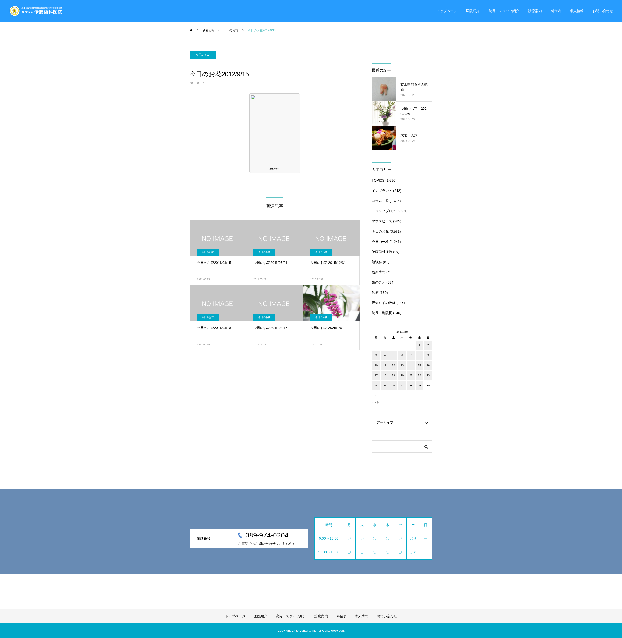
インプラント (382, 191)
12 (393, 365)
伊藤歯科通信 (382, 252)
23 (428, 375)
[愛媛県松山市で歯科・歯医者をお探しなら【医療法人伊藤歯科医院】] (35, 11)
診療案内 (535, 11)
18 (384, 375)
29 (419, 385)
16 (428, 365)
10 (376, 365)
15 (419, 365)
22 (419, 375)
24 (376, 385)
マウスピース (382, 221)
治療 (375, 292)
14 (410, 365)
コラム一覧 (380, 201)
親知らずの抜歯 (384, 303)
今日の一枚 (380, 241)
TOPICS (378, 180)
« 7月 (376, 402)
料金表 (556, 11)
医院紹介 (473, 11)
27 (402, 385)
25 (384, 385)
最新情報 (378, 272)
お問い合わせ (603, 11)
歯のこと (378, 282)
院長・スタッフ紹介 (504, 11)
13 (402, 365)
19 (393, 375)
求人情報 (577, 11)
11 (384, 365)
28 (410, 385)
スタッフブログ (384, 211)
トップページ (447, 11)
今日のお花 (203, 55)
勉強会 (377, 262)
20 (402, 375)
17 (376, 375)
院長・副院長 (382, 313)
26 (393, 385)
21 (410, 375)
